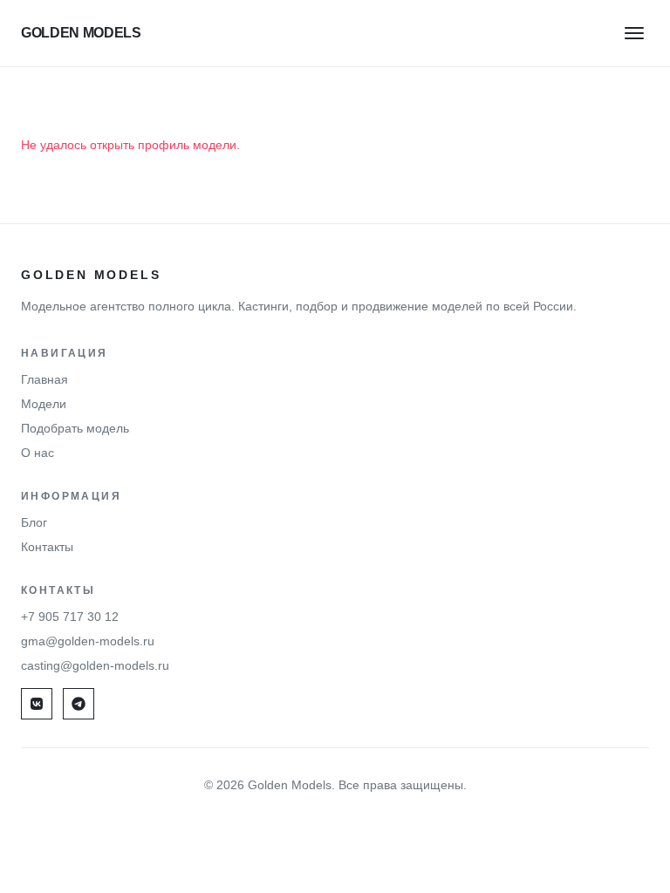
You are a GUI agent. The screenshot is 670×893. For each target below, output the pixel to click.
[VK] (36, 703)
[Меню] (634, 33)
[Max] (78, 703)
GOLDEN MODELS (81, 32)
